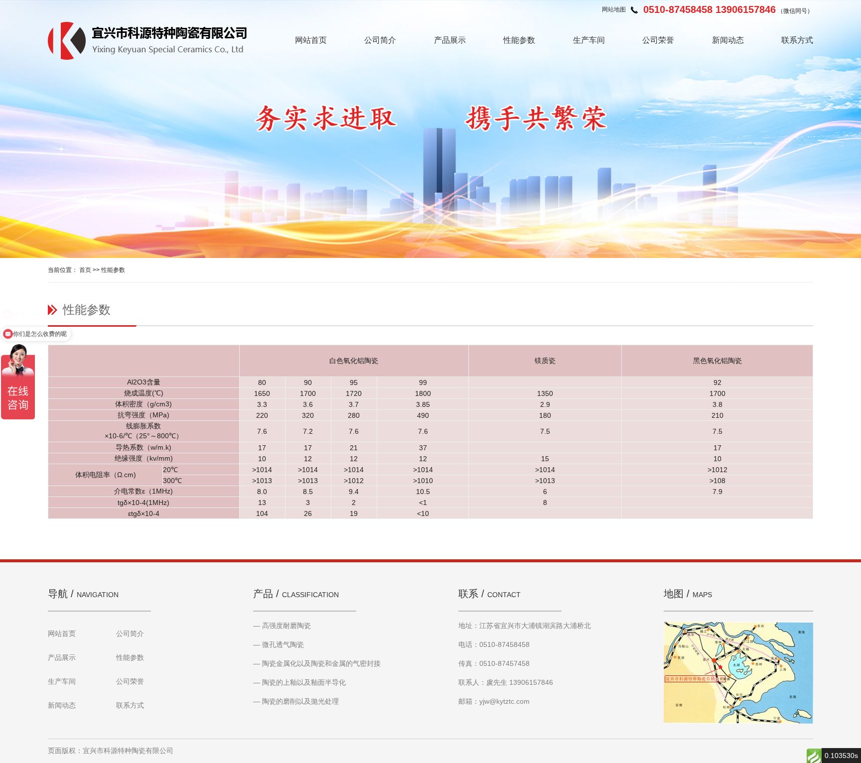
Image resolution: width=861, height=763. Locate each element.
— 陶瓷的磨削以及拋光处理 (296, 701)
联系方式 (797, 40)
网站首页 (311, 40)
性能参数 (519, 40)
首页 (85, 269)
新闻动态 (728, 40)
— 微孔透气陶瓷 (278, 644)
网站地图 (614, 9)
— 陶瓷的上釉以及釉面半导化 (299, 682)
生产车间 (589, 40)
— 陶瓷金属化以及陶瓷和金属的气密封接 (317, 663)
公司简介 (380, 40)
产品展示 (450, 40)
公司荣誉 (658, 40)
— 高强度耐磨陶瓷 (282, 626)
